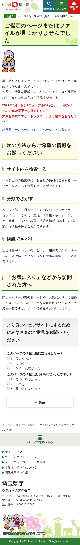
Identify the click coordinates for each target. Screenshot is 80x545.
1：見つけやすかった (25, 379)
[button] (49, 6)
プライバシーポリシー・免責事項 (26, 462)
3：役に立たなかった (25, 368)
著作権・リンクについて (21, 467)
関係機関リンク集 (16, 472)
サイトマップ (13, 451)
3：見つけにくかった (25, 388)
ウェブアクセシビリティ (21, 457)
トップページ (10, 425)
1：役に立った (21, 358)
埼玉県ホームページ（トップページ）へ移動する (36, 129)
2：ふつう (18, 363)
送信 (42, 402)
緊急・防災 (74, 8)
